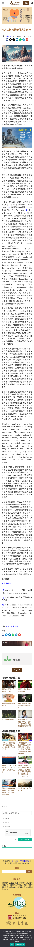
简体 (26, 3)
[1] (3, 590)
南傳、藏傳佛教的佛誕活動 (8, 704)
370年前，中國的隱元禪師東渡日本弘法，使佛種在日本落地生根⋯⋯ (8, 746)
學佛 (16, 626)
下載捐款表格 (24, 861)
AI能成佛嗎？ (7, 583)
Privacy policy (20, 944)
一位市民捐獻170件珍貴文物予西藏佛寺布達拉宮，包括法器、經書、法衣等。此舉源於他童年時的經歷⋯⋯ (24, 748)
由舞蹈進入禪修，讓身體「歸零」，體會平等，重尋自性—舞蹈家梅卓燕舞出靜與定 (25, 723)
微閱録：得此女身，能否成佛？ (24, 690)
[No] (32, 938)
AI (6, 626)
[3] (25, 210)
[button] (3, 3)
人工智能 (11, 626)
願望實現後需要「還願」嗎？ (24, 789)
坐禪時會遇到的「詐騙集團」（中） (8, 690)
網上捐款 (15, 861)
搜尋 (29, 872)
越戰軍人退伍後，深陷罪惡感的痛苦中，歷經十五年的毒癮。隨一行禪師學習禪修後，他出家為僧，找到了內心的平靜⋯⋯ (24, 770)
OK (12, 944)
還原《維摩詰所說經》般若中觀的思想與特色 (25, 705)
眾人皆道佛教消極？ (8, 720)
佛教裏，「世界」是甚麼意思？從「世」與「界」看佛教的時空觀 (9, 768)
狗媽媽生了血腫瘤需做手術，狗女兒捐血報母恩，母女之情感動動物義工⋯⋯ (8, 791)
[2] (27, 207)
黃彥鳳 (8, 36)
